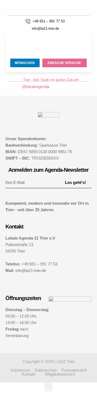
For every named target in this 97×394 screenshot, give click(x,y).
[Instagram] (55, 86)
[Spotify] (72, 86)
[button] (70, 27)
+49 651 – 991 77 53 (49, 21)
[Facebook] (64, 86)
